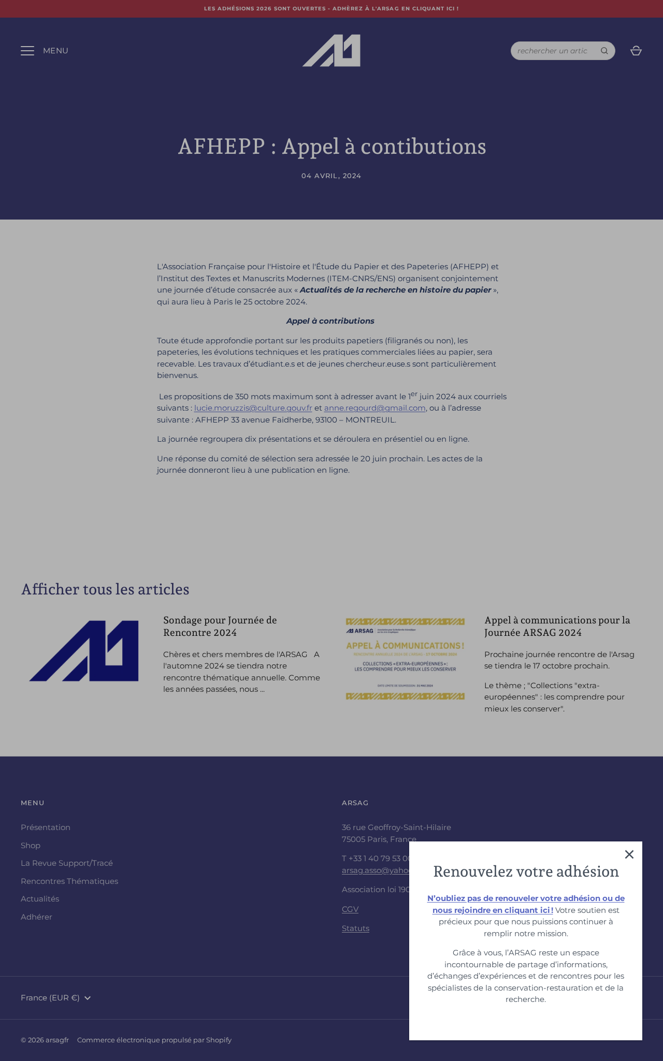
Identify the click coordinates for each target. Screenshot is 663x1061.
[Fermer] (629, 854)
